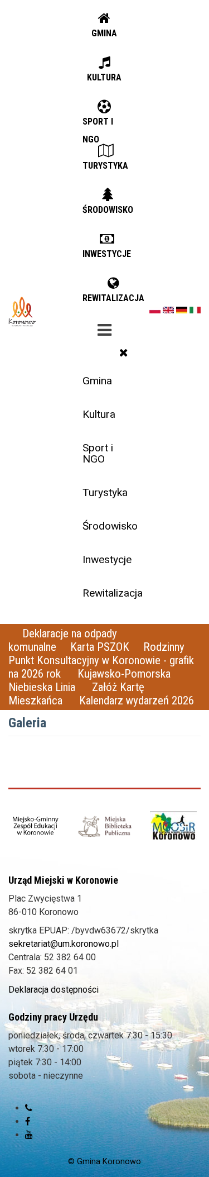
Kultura (98, 414)
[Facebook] (27, 1121)
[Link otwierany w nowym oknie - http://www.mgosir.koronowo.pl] (173, 826)
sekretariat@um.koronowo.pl (63, 943)
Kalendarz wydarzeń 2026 (136, 700)
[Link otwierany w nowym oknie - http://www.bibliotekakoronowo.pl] (104, 826)
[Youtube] (29, 1135)
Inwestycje (107, 559)
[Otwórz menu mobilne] (104, 327)
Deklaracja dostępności (53, 989)
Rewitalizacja (108, 593)
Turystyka (105, 492)
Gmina (97, 380)
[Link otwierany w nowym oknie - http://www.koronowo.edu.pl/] (35, 826)
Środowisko (108, 526)
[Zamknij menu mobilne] (124, 352)
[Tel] (28, 1108)
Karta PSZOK (99, 647)
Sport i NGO (97, 453)
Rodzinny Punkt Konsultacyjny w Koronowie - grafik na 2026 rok (101, 660)
